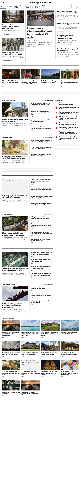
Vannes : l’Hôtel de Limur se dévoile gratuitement (30, 353)
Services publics (7, 137)
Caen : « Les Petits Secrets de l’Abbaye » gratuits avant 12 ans (49, 333)
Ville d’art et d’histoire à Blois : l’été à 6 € (11, 392)
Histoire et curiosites (44, 7)
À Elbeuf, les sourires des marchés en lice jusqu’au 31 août (68, 132)
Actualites (9, 6)
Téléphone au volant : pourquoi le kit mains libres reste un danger (41, 274)
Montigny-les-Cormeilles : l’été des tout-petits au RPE (13, 157)
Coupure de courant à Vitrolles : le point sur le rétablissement (41, 141)
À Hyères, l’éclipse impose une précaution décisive (40, 260)
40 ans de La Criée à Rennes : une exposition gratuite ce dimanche (41, 127)
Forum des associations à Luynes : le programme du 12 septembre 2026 (69, 138)
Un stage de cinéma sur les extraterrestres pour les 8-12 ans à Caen (41, 225)
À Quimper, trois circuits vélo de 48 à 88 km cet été (14, 197)
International (60, 6)
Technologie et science (8, 284)
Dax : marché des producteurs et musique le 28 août (69, 82)
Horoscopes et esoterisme (52, 7)
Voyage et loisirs (7, 214)
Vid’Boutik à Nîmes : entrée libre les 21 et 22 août (49, 353)
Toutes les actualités (48, 100)
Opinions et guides (77, 7)
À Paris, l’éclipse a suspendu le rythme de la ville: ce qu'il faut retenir (68, 118)
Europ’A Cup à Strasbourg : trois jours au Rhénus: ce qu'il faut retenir (40, 181)
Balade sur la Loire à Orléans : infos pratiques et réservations (11, 333)
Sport (3, 177)
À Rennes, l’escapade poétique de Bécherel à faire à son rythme (69, 108)
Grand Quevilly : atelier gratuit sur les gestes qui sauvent (15, 270)
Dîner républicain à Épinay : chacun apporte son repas (13, 234)
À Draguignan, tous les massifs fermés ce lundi (40, 301)
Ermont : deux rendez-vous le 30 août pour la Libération (41, 148)
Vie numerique (5, 34)
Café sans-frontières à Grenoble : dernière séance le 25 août (41, 155)
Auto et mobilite (16, 7)
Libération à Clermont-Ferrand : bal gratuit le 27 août (40, 33)
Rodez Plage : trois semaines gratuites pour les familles (11, 353)
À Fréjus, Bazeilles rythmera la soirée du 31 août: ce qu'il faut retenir (40, 104)
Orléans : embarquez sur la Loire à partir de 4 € (69, 333)
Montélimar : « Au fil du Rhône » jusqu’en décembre (69, 353)
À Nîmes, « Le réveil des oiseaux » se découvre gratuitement (12, 305)
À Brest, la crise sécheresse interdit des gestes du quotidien (41, 294)
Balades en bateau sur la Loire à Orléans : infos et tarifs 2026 (68, 123)
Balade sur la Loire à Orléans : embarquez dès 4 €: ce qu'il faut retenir (30, 333)
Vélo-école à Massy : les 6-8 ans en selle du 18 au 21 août (42, 197)
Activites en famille (61, 31)
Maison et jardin (67, 7)
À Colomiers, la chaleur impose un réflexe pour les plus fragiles (41, 253)
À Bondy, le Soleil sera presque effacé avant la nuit (40, 267)
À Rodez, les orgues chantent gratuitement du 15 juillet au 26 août (40, 113)
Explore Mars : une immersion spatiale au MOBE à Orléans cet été (41, 232)
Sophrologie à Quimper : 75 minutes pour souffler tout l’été (68, 12)
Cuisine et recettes (22, 7)
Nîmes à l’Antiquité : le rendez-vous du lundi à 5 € (15, 120)
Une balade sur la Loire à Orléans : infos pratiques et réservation (29, 393)
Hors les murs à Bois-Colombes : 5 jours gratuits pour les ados (69, 373)
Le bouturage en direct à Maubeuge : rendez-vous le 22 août (10, 373)
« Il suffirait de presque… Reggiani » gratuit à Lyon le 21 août (30, 373)
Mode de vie (72, 7)
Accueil (3, 6)
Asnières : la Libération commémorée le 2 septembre (12, 53)
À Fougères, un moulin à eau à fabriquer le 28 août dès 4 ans (40, 217)
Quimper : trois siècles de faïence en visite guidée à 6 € (41, 120)
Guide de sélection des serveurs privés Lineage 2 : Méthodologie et (11, 26)
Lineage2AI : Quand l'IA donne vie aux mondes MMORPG (41, 287)
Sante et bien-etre (7, 250)
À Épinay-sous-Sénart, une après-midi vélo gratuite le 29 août (41, 204)
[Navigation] (3, 2)
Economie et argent (37, 7)
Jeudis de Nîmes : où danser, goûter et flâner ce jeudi (67, 103)
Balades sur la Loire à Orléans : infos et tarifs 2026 (40, 239)
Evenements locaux (6, 60)
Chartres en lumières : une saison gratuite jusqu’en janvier (49, 373)
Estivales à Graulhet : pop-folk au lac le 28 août (67, 49)
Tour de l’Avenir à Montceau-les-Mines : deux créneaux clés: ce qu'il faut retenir (42, 189)
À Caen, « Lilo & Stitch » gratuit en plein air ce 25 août (68, 24)
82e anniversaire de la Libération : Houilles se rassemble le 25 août (65, 36)
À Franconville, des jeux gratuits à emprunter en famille (69, 112)
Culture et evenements (29, 7)
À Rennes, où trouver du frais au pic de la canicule (68, 128)
